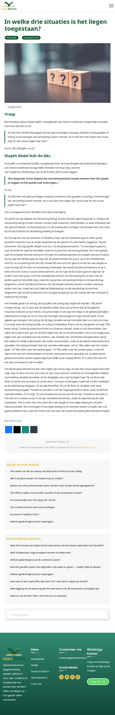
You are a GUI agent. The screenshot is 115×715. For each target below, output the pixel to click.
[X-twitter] (61, 677)
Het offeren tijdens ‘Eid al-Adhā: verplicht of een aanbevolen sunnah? (46, 492)
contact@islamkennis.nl (85, 447)
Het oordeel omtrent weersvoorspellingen (32, 507)
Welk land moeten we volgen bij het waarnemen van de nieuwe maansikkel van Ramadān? (57, 545)
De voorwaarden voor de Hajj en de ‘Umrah (32, 499)
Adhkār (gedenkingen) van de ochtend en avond (35, 559)
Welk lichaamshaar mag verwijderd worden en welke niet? (40, 552)
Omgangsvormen (31, 37)
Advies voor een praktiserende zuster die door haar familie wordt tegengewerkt (52, 485)
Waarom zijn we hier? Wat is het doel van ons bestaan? (38, 595)
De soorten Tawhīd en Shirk (24, 514)
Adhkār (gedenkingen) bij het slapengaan (31, 521)
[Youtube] (67, 677)
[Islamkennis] (8, 5)
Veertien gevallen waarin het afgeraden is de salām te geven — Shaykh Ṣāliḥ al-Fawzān (55, 566)
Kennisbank (12, 37)
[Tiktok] (77, 677)
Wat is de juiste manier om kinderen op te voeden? (36, 478)
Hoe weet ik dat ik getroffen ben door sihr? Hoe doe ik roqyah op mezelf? (49, 581)
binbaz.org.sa (16, 420)
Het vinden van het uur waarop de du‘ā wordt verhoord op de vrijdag (46, 471)
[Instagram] (72, 677)
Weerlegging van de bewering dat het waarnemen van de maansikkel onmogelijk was (54, 588)
